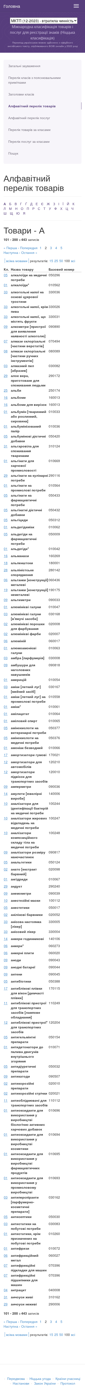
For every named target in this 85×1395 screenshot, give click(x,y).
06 (6, 579)
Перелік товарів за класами (29, 129)
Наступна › (12, 252)
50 (61, 260)
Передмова (16, 1378)
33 (6, 292)
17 (6, 754)
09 (6, 326)
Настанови (21, 1383)
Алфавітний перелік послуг (29, 117)
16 (6, 397)
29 (6, 375)
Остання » (29, 252)
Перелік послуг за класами (29, 141)
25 (56, 260)
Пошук (13, 153)
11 (6, 1003)
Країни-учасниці (67, 1378)
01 (6, 284)
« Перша (10, 247)
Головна (12, 6)
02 (6, 623)
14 (6, 793)
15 (51, 260)
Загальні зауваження (24, 65)
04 (6, 1289)
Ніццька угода (40, 1378)
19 (6, 589)
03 (6, 365)
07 (6, 341)
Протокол (67, 1383)
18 (6, 562)
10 (6, 803)
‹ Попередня (28, 247)
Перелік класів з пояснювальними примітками (34, 80)
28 (6, 570)
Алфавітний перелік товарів (32, 106)
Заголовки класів (21, 94)
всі (73, 260)
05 (6, 275)
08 (6, 351)
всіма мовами (16, 260)
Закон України (45, 1383)
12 (6, 761)
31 (6, 446)
